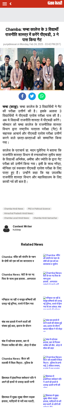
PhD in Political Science (39, 209)
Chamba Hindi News (13, 209)
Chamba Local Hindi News (16, 218)
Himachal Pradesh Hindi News (18, 213)
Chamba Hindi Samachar (45, 218)
